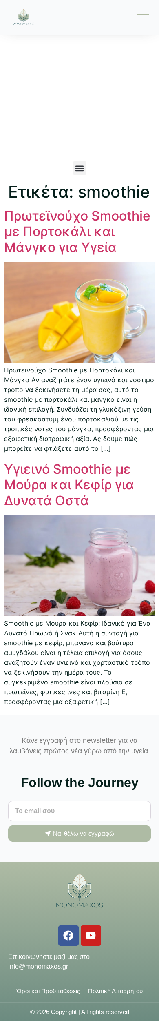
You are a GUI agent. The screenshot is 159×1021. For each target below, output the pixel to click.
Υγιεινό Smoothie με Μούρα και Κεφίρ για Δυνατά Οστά (69, 484)
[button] (79, 168)
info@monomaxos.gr (38, 966)
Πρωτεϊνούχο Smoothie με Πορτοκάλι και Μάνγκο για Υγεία (77, 231)
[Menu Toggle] (143, 17)
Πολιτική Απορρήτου (115, 991)
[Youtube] (91, 935)
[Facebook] (68, 935)
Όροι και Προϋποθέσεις (48, 991)
